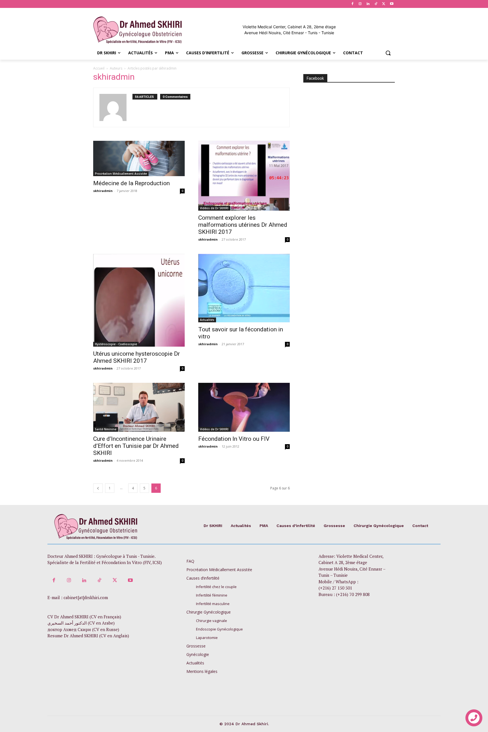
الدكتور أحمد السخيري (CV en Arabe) (81, 623)
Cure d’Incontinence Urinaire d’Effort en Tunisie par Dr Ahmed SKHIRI (136, 445)
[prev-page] (98, 488)
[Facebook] (352, 4)
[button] (388, 53)
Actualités (207, 320)
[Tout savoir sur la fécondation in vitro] (244, 288)
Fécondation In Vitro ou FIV (233, 438)
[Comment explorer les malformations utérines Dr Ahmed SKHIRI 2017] (244, 175)
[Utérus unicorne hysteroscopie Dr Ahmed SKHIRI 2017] (139, 300)
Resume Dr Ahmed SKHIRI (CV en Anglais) (88, 635)
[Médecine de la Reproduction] (139, 158)
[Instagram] (360, 4)
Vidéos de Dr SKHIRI (214, 208)
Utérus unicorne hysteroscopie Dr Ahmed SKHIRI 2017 (136, 357)
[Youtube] (391, 4)
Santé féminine (105, 429)
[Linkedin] (368, 4)
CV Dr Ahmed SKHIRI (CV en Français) (84, 616)
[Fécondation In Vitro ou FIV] (244, 407)
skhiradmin (103, 191)
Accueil (98, 68)
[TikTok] (376, 4)
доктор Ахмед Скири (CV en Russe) (83, 629)
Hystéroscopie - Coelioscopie (116, 344)
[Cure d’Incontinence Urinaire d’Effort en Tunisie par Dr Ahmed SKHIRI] (139, 407)
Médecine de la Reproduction (131, 183)
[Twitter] (383, 4)
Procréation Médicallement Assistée (121, 174)
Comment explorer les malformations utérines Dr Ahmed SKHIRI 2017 (242, 224)
